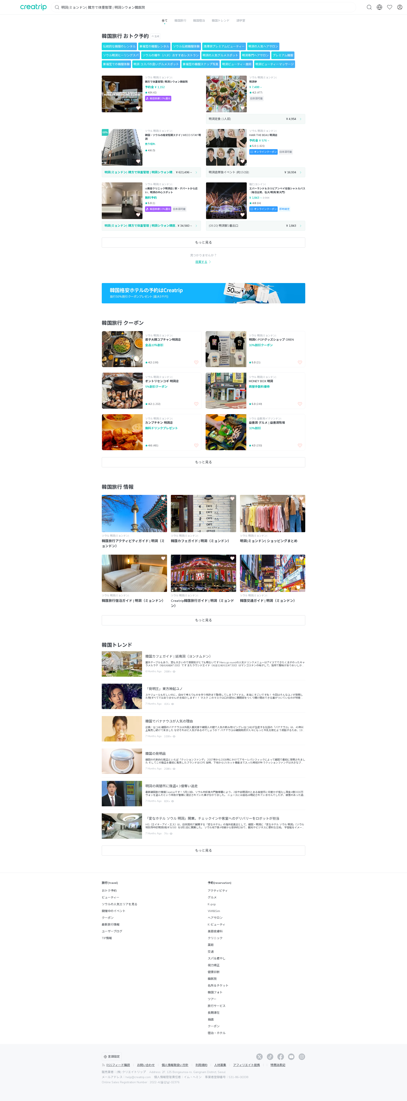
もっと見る (203, 242)
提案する (201, 262)
